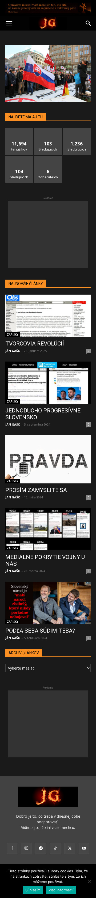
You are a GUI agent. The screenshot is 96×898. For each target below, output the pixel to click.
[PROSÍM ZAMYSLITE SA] (48, 459)
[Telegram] (40, 848)
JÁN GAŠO (12, 351)
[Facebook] (12, 848)
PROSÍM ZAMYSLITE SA (36, 490)
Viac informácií (61, 890)
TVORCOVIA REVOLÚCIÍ (34, 343)
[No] (89, 881)
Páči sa (19, 130)
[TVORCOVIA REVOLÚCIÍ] (48, 316)
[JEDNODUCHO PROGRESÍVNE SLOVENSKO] (48, 383)
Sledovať (48, 130)
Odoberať (48, 158)
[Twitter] (69, 848)
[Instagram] (26, 848)
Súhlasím (33, 890)
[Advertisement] (48, 234)
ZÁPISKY (12, 334)
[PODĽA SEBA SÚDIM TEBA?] (48, 603)
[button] (9, 23)
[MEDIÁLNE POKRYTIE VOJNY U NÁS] (48, 529)
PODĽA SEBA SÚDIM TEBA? (40, 631)
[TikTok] (55, 848)
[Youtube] (84, 848)
